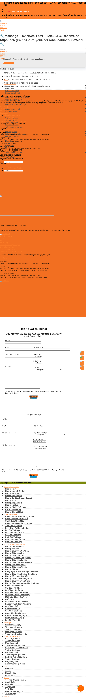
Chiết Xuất (10, 682)
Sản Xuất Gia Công (13, 611)
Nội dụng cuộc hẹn (8, 445)
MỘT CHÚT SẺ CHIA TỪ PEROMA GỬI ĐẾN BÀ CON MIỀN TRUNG (27, 86)
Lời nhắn (8, 366)
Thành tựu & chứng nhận (14, 127)
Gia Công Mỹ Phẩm (12, 112)
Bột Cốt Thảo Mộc (13, 535)
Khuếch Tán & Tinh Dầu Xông (18, 604)
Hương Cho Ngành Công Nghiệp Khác (22, 583)
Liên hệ (6, 159)
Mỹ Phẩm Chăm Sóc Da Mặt (17, 595)
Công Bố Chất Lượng (14, 618)
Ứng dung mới (11, 643)
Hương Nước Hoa (13, 548)
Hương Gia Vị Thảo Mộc (15, 507)
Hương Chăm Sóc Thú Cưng (17, 581)
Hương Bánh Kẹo (12, 493)
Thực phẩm (10, 687)
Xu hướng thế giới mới (15, 645)
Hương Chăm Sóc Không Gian (18, 578)
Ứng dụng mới (11, 652)
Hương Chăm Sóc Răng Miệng (18, 562)
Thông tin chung (12, 641)
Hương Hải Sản (11, 505)
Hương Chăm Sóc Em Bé (16, 560)
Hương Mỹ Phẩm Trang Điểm (18, 558)
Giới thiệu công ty (13, 625)
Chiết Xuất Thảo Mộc (14, 521)
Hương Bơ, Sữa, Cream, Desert (18, 498)
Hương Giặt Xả (11, 569)
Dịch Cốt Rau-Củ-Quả (15, 539)
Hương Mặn (9, 88)
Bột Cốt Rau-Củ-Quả (14, 532)
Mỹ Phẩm (9, 684)
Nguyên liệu (10, 673)
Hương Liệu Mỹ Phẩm (13, 109)
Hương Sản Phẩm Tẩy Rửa (16, 576)
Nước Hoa (9, 599)
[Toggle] (1, 234)
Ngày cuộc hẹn (38, 439)
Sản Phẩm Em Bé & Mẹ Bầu (17, 601)
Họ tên (7, 340)
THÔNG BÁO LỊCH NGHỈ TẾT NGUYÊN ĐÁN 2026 (21, 76)
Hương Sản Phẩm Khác (15, 565)
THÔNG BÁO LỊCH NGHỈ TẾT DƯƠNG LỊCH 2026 (21, 83)
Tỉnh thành (37, 354)
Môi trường (10, 675)
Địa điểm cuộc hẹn (40, 433)
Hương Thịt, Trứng (13, 502)
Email (7, 347)
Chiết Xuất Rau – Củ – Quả (16, 519)
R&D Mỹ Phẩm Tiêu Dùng (14, 136)
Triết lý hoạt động (13, 629)
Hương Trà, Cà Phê (13, 496)
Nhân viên (9, 668)
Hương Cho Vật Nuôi (12, 93)
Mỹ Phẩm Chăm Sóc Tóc (16, 597)
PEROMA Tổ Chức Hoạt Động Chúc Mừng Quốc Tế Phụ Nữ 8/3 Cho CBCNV (30, 73)
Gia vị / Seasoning (12, 91)
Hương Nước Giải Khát (15, 491)
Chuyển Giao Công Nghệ (16, 615)
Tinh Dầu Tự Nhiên (13, 526)
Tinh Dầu (9, 689)
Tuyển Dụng (10, 694)
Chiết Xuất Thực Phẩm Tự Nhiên (17, 98)
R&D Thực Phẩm (11, 132)
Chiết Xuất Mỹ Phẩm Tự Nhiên (18, 523)
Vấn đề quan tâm (40, 368)
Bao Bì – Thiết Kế (12, 620)
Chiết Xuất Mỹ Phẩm (14, 585)
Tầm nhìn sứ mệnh (13, 627)
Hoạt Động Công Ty (14, 691)
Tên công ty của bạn (12, 354)
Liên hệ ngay (8, 63)
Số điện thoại (38, 347)
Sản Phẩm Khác (12, 606)
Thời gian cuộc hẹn (40, 446)
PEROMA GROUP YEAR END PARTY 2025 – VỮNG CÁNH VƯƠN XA (27, 80)
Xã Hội (8, 671)
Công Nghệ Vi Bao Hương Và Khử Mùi (21, 571)
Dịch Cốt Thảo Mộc (13, 542)
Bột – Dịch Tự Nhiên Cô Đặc (15, 105)
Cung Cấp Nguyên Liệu (15, 613)
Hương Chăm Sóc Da (14, 553)
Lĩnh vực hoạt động (12, 125)
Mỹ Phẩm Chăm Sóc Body (16, 592)
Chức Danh (37, 361)
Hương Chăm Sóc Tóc (15, 555)
